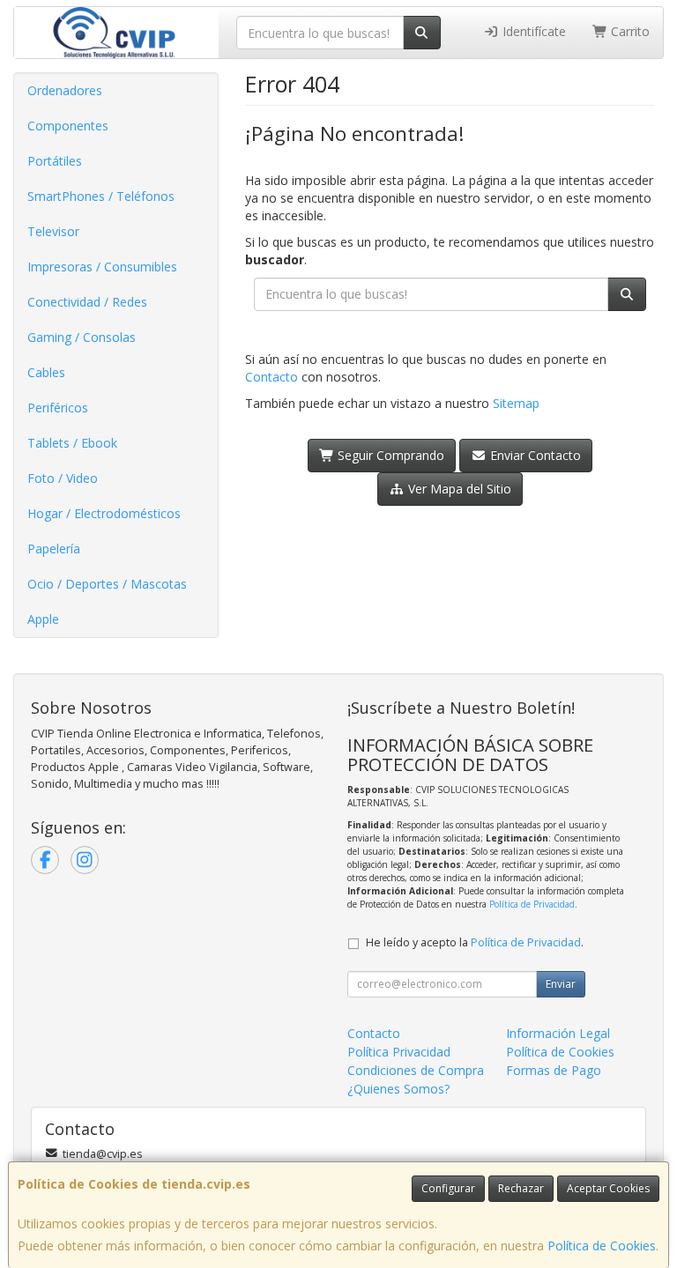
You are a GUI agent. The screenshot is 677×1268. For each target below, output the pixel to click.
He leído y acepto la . (475, 942)
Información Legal (558, 1033)
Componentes (67, 125)
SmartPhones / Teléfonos (101, 196)
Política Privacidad (398, 1051)
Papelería (53, 548)
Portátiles (54, 160)
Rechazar (521, 1188)
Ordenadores (64, 90)
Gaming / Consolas (81, 337)
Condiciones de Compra (415, 1070)
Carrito (628, 31)
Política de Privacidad (532, 904)
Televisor (53, 231)
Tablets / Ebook (72, 442)
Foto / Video (62, 478)
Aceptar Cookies (608, 1188)
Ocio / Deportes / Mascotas (107, 583)
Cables (46, 372)
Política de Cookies (601, 1245)
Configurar (448, 1188)
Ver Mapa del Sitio (458, 488)
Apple (43, 619)
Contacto (271, 376)
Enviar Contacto (534, 455)
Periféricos (57, 407)
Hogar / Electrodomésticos (104, 513)
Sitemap (516, 403)
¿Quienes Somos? (398, 1088)
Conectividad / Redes (87, 301)
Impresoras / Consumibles (102, 266)
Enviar (561, 983)
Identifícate (532, 31)
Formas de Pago (553, 1070)
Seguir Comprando (389, 455)
